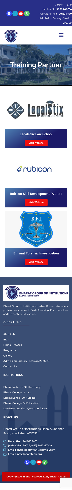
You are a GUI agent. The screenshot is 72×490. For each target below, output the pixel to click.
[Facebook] (9, 13)
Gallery (7, 355)
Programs (9, 350)
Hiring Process (12, 344)
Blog (6, 339)
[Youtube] (21, 13)
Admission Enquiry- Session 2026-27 (26, 361)
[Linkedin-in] (15, 13)
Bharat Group (57, 476)
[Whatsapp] (26, 13)
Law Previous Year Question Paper (25, 408)
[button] (61, 35)
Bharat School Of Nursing (19, 397)
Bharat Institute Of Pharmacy (22, 387)
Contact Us (10, 366)
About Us (9, 334)
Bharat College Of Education (21, 403)
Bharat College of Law (17, 392)
